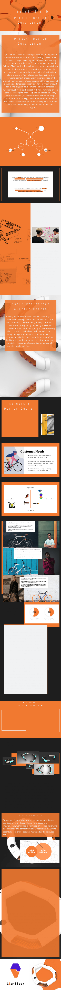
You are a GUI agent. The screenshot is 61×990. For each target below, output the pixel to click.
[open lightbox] (30, 371)
